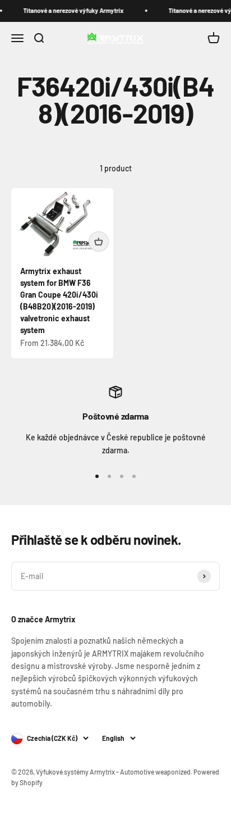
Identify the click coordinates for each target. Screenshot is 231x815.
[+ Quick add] (99, 241)
